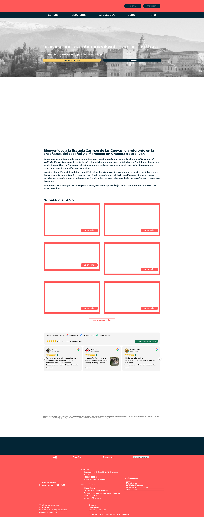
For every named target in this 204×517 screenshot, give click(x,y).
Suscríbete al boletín (141, 457)
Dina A (92, 349)
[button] (72, 335)
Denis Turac (134, 349)
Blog (131, 14)
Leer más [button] (48, 368)
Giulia (53, 349)
